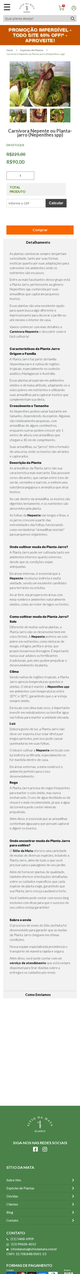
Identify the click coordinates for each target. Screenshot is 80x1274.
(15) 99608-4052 (23, 1244)
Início (9, 50)
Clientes (12, 1204)
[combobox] (35, 18)
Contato (12, 1220)
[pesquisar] (72, 18)
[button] (20, 120)
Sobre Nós (13, 1180)
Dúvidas (12, 1196)
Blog (9, 1212)
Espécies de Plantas (32, 50)
